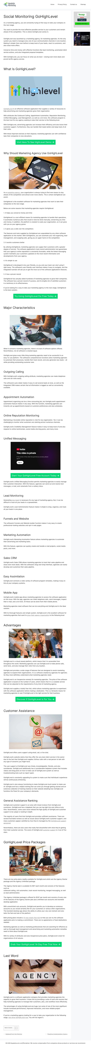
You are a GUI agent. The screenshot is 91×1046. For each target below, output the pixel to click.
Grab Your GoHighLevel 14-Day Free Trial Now (34, 944)
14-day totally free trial (32, 918)
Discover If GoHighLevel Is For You (34, 699)
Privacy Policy (62, 4)
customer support (49, 830)
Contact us (73, 4)
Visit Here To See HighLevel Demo (34, 142)
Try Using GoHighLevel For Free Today (33, 296)
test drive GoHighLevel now (18, 1017)
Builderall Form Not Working (14, 1034)
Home (52, 4)
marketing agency (13, 192)
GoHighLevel (8, 109)
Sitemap (83, 4)
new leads (15, 500)
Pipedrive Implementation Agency (57, 1034)
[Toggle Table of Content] (15, 1028)
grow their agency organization (38, 615)
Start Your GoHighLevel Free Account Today (34, 475)
